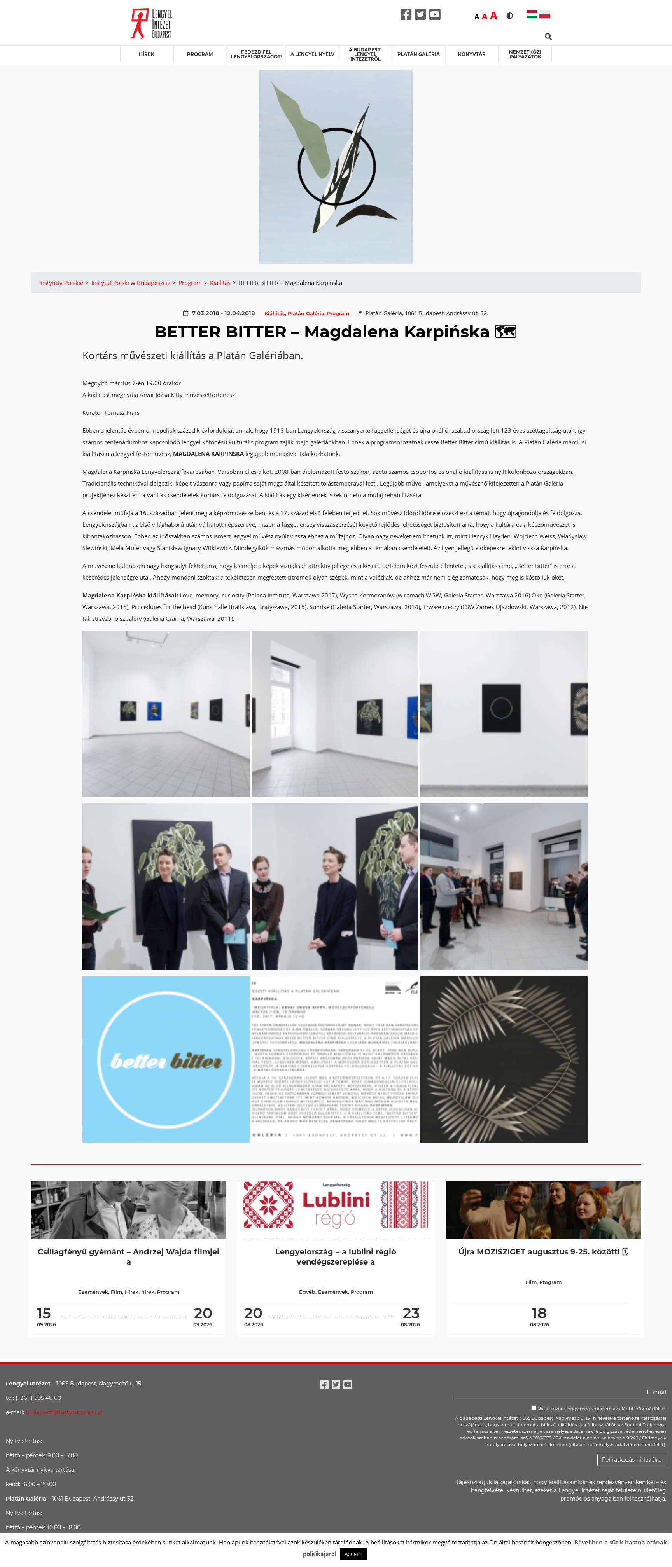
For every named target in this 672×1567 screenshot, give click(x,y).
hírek (147, 1292)
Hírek (146, 54)
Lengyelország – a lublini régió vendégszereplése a (335, 1256)
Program (200, 54)
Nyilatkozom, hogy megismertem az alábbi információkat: (601, 1409)
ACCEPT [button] (353, 1554)
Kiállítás (274, 313)
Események (93, 1292)
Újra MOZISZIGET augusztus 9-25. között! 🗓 (543, 1251)
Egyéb (307, 1292)
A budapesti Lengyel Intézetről (365, 54)
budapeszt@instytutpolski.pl (64, 1412)
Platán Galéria (418, 54)
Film (116, 1292)
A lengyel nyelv (312, 54)
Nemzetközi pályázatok (525, 54)
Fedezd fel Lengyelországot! (256, 54)
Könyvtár (472, 54)
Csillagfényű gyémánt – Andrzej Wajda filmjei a (128, 1256)
